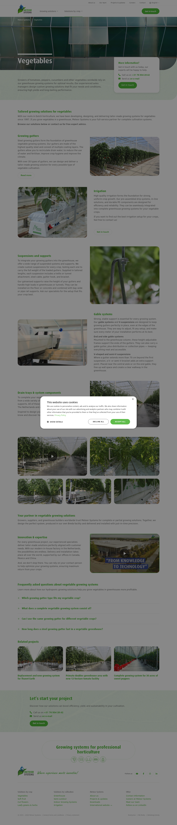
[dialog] (88, 412)
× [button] (133, 399)
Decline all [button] (98, 421)
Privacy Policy (60, 415)
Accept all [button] (120, 421)
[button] (55, 421)
